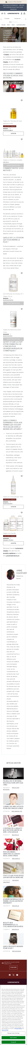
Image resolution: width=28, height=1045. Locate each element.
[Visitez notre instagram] (17, 975)
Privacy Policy (18, 1028)
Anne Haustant (21, 572)
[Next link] (26, 19)
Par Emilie (15, 835)
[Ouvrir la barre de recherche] (4, 13)
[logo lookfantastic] (13, 13)
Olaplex (6, 54)
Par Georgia (16, 951)
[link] (21, 13)
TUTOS (5, 27)
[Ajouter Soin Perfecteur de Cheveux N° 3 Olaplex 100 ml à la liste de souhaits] (22, 273)
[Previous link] (1, 19)
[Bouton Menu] (1, 13)
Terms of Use (5, 1030)
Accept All (13, 1042)
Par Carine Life (17, 811)
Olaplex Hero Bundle (9, 533)
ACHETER (13, 133)
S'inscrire (13, 967)
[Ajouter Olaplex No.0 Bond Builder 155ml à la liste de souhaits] (22, 476)
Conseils (6, 18)
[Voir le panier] (24, 13)
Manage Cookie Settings (13, 1033)
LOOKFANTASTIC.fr (12, 556)
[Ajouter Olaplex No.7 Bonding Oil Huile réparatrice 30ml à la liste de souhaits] (22, 100)
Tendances (17, 18)
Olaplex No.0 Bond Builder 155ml (13, 497)
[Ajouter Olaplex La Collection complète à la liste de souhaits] (22, 139)
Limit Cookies (13, 1037)
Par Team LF (16, 858)
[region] (13, 1015)
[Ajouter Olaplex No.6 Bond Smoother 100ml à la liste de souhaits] (22, 309)
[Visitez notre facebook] (10, 975)
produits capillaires (9, 553)
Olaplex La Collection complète (12, 160)
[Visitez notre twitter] (13, 975)
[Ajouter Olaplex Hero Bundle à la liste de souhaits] (22, 512)
